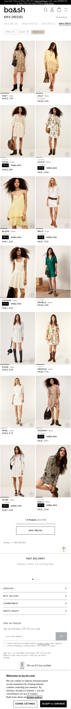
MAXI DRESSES (11, 24)
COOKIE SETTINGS (25, 704)
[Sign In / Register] (52, 10)
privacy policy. (34, 697)
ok (61, 636)
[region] (35, 690)
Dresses (6, 543)
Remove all (38, 32)
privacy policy (43, 643)
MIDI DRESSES (48, 24)
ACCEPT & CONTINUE (53, 704)
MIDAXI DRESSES (30, 24)
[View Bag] (59, 9)
